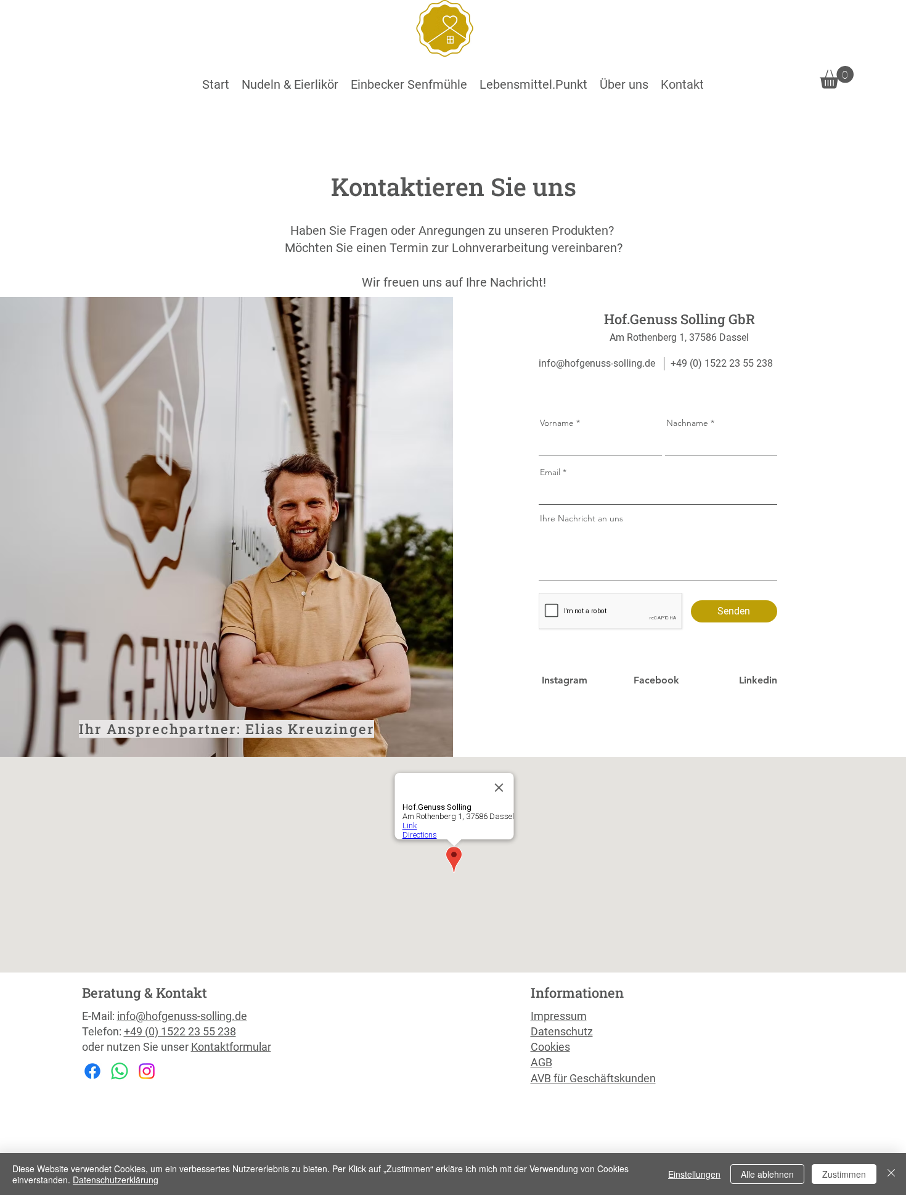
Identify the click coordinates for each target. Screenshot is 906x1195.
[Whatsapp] (119, 1071)
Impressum (559, 1015)
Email (550, 472)
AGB (541, 1062)
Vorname (557, 422)
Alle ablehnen (767, 1174)
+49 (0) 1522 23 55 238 (180, 1031)
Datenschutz (562, 1031)
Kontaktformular (231, 1046)
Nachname (687, 422)
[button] (290, 84)
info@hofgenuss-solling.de (597, 363)
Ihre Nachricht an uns (581, 518)
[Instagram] (146, 1071)
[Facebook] (92, 1071)
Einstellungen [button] (694, 1174)
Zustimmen (844, 1174)
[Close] (891, 1174)
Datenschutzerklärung (115, 1179)
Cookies (550, 1046)
